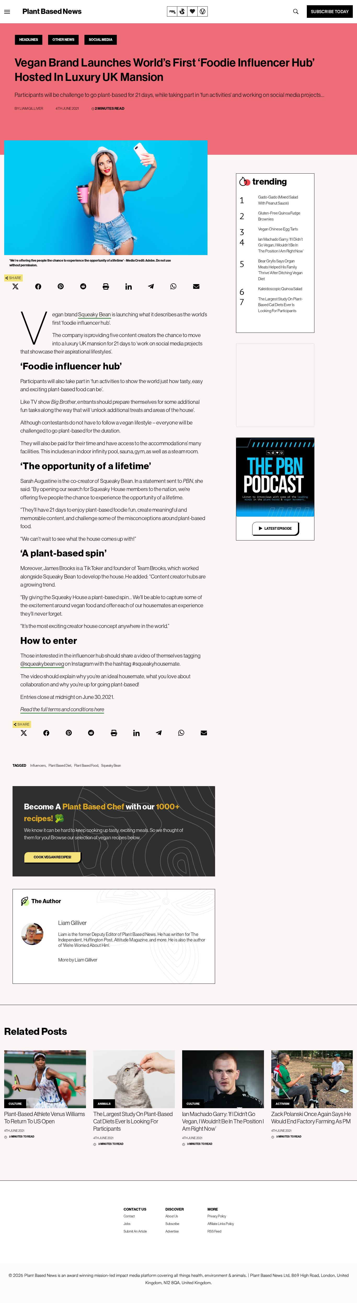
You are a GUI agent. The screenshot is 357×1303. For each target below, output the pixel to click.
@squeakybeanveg (42, 663)
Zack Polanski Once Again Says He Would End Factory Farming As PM (311, 1117)
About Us (171, 1216)
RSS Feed (214, 1231)
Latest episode (278, 528)
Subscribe (172, 1224)
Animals (104, 1104)
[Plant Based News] (7, 12)
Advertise (172, 1231)
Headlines (28, 39)
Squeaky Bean (94, 314)
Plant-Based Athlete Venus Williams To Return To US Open (44, 1117)
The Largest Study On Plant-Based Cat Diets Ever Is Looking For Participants (280, 304)
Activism (282, 1104)
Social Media (100, 39)
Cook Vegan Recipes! (52, 857)
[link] (187, 11)
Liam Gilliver (31, 108)
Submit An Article (135, 1231)
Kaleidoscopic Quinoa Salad (280, 288)
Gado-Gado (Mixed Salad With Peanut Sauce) (278, 200)
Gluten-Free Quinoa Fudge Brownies (279, 216)
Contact (129, 1216)
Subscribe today (330, 11)
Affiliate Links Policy (221, 1224)
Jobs (127, 1224)
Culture (15, 1104)
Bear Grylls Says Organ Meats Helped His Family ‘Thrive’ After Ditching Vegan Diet (280, 269)
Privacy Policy (217, 1216)
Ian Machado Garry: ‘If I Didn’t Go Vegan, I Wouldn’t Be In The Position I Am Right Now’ (280, 245)
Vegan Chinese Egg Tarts (278, 229)
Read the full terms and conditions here (62, 709)
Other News (63, 39)
